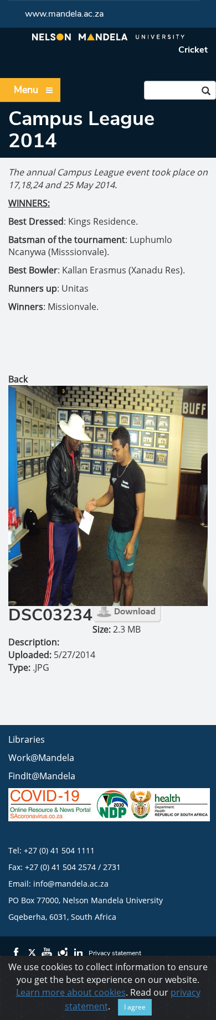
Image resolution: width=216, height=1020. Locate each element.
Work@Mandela (41, 758)
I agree (135, 1007)
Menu (26, 89)
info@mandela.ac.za (71, 883)
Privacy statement (115, 953)
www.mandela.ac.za (64, 14)
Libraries (26, 739)
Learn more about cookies (71, 992)
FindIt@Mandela (41, 776)
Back (18, 379)
